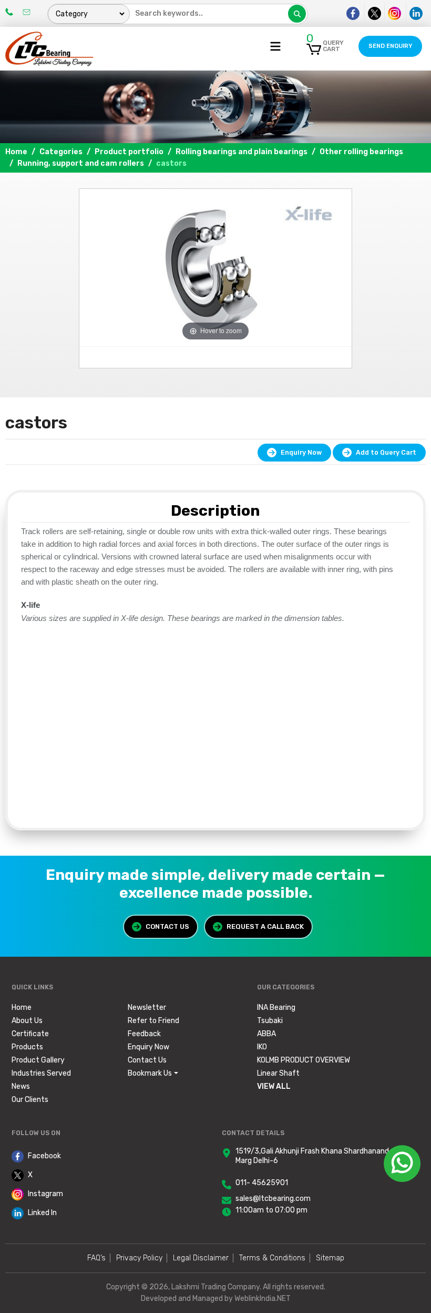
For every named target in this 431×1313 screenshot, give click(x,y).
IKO (262, 1047)
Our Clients (30, 1099)
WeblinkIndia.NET (262, 1298)
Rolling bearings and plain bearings (241, 151)
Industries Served (41, 1073)
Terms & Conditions (272, 1258)
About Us (27, 1020)
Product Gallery (38, 1060)
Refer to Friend (153, 1020)
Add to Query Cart (386, 452)
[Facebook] (353, 13)
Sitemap (330, 1258)
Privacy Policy (139, 1258)
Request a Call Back (265, 926)
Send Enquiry (390, 46)
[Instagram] (394, 13)
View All (274, 1086)
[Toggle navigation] (275, 46)
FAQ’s (96, 1258)
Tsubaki (270, 1020)
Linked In (42, 1212)
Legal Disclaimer (201, 1258)
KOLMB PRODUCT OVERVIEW (303, 1060)
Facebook (44, 1155)
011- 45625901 (261, 1182)
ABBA (266, 1033)
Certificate (30, 1033)
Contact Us (167, 926)
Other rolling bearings (361, 151)
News (21, 1086)
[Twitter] (374, 13)
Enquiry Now (301, 452)
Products (27, 1047)
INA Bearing (276, 1007)
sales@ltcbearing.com (273, 1198)
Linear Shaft (278, 1073)
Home (16, 151)
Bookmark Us (150, 1073)
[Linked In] (416, 13)
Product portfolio (129, 151)
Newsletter (147, 1007)
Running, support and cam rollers (80, 163)
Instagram (45, 1193)
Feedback (144, 1033)
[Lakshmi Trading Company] (50, 48)
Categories (61, 151)
